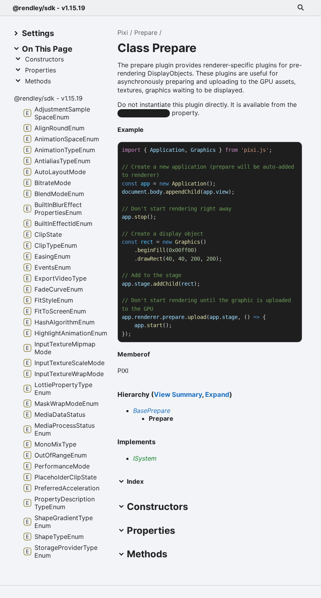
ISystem (145, 458)
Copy (289, 150)
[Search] (300, 8)
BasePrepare (151, 410)
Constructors (44, 59)
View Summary (178, 394)
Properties (40, 70)
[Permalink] (150, 130)
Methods (38, 81)
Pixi (122, 32)
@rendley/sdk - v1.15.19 (49, 8)
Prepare (145, 32)
